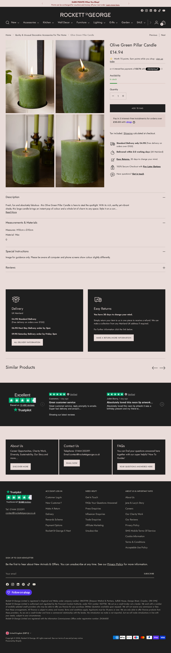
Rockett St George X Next (58, 530)
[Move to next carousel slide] (162, 368)
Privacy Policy (132, 525)
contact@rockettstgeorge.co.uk (20, 513)
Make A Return (53, 508)
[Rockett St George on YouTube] (163, 10)
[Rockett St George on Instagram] (146, 10)
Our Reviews (131, 519)
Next (163, 35)
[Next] (128, 3)
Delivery (50, 514)
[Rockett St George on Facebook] (142, 10)
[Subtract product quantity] (113, 96)
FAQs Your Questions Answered (101, 502)
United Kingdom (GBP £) (19, 633)
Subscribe (149, 573)
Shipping (128, 133)
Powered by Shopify (13, 640)
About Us (129, 497)
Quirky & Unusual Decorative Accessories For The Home (40, 35)
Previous (153, 35)
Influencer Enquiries (95, 514)
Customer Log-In (54, 497)
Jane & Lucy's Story (134, 502)
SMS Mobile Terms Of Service (140, 530)
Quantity (114, 89)
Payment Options (54, 525)
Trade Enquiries (93, 519)
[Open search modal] (7, 22)
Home (8, 35)
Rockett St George (28, 638)
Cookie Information (134, 536)
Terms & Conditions (135, 542)
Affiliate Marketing (95, 525)
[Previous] (42, 3)
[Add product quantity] (123, 96)
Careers (129, 508)
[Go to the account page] (156, 22)
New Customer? (54, 502)
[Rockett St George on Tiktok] (159, 10)
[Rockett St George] (85, 15)
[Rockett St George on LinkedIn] (150, 10)
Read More (11, 212)
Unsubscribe (92, 530)
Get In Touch (92, 497)
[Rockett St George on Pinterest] (155, 10)
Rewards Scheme (54, 519)
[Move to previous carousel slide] (155, 368)
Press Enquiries (93, 508)
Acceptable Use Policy (136, 547)
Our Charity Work (134, 514)
